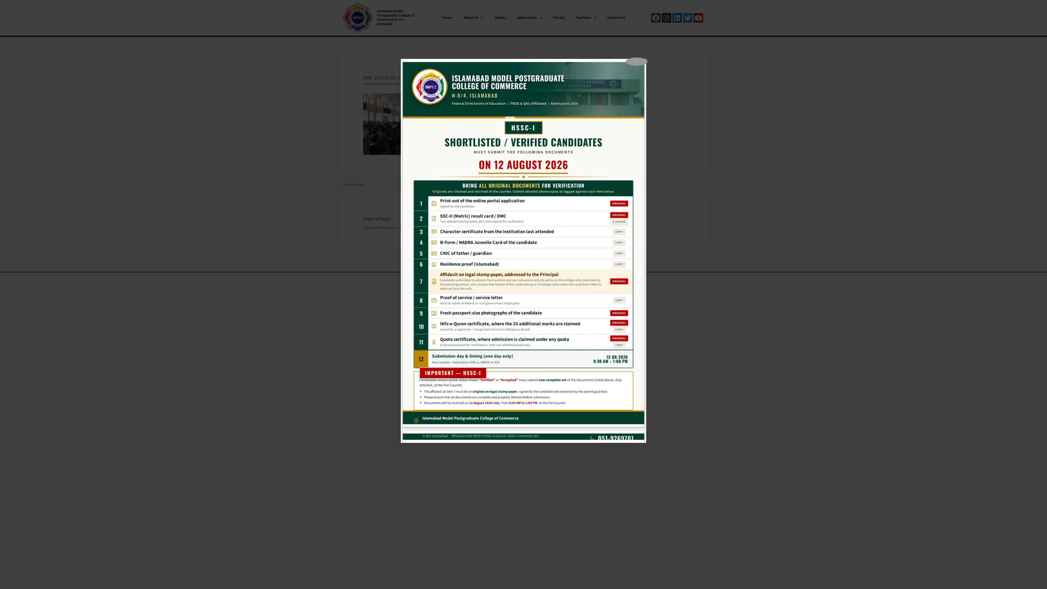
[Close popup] (637, 62)
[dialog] (523, 251)
